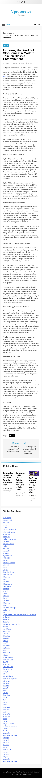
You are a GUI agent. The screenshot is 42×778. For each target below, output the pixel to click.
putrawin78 (6, 645)
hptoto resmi (6, 681)
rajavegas (5, 671)
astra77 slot (6, 728)
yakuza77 (5, 688)
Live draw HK (7, 653)
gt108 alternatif (7, 520)
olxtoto (5, 605)
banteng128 (6, 714)
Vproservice (21, 11)
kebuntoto (6, 627)
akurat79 (5, 662)
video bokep (6, 549)
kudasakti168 (6, 534)
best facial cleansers (8, 676)
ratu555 (5, 705)
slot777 (11, 435)
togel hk (5, 546)
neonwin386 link (8, 660)
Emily (7, 63)
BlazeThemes (27, 774)
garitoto (5, 525)
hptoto (5, 747)
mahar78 (5, 643)
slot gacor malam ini (8, 723)
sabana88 (6, 638)
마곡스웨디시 (7, 709)
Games (6, 46)
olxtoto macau (7, 750)
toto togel (5, 740)
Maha (7, 488)
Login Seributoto (8, 556)
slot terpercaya (7, 577)
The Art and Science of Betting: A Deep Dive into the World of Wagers (33, 485)
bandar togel (6, 617)
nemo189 (5, 591)
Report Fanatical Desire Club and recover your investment (19, 615)
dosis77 (5, 690)
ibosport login (7, 518)
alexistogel (6, 619)
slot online (6, 596)
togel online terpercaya (9, 539)
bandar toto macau (8, 657)
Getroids (5, 655)
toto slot (5, 721)
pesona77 (5, 693)
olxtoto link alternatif (9, 563)
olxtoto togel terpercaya (10, 679)
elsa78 (4, 700)
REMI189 (5, 634)
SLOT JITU (5, 731)
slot (4, 612)
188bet (5, 527)
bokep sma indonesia (9, 532)
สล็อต (5, 567)
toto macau (6, 541)
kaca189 (5, 719)
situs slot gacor (7, 629)
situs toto (5, 752)
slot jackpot (13, 608)
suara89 (5, 702)
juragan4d (6, 589)
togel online (6, 537)
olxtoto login (6, 636)
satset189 (5, 593)
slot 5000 (5, 560)
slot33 (4, 579)
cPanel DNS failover (8, 544)
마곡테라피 (6, 558)
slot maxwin (6, 742)
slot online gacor (7, 584)
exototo (5, 650)
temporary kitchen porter (10, 735)
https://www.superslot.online (11, 624)
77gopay (5, 570)
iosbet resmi (6, 522)
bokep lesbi (6, 565)
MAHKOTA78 (7, 586)
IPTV (4, 712)
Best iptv (5, 697)
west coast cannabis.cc (9, 530)
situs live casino (7, 669)
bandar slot (6, 553)
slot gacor (5, 598)
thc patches (6, 686)
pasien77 (5, 641)
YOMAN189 (6, 631)
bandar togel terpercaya (10, 726)
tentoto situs (6, 733)
